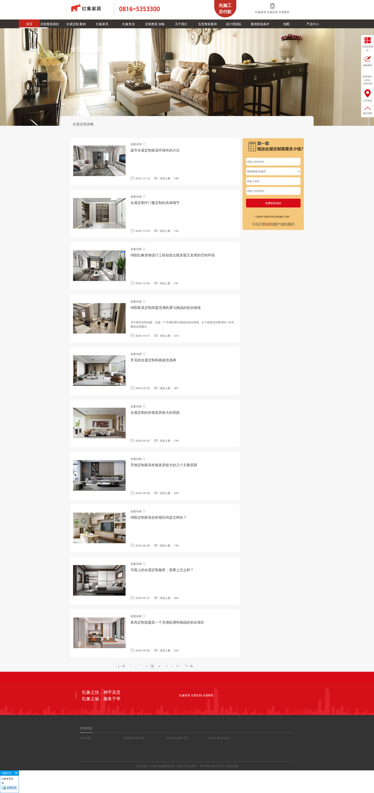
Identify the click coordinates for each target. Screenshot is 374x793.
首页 (29, 24)
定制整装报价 (49, 24)
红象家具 (102, 24)
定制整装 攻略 (155, 24)
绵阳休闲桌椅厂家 (176, 738)
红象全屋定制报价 (219, 738)
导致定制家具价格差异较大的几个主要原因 (164, 464)
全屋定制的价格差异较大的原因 (155, 412)
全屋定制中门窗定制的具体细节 (155, 202)
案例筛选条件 (260, 24)
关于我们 (181, 24)
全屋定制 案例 (76, 24)
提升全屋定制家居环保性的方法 (155, 149)
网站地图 (232, 766)
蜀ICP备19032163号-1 (213, 766)
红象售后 (128, 24)
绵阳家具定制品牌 (134, 738)
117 (178, 666)
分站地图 (85, 738)
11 (166, 666)
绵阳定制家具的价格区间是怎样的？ (159, 517)
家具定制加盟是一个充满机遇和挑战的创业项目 (167, 622)
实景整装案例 (207, 24)
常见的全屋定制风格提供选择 (153, 359)
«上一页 (120, 666)
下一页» (189, 666)
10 (159, 666)
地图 (286, 24)
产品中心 (312, 24)
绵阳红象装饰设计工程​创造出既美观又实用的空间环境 (173, 254)
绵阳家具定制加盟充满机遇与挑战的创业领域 (166, 307)
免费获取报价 (273, 203)
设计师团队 (234, 24)
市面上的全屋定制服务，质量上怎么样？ (162, 569)
